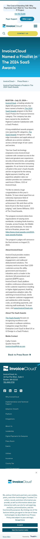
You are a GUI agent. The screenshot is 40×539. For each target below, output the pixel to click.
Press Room (10, 441)
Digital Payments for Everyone (17, 436)
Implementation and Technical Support (17, 403)
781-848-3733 (8, 382)
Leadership (10, 431)
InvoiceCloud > (9, 81)
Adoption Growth (12, 409)
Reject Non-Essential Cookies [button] (20, 530)
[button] (36, 472)
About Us (9, 426)
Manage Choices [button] (20, 520)
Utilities (8, 453)
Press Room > (23, 81)
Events (8, 446)
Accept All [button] (20, 525)
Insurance (9, 458)
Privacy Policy (7, 536)
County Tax (10, 463)
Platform (9, 414)
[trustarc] (33, 536)
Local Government (12, 468)
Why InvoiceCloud (12, 397)
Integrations (10, 419)
